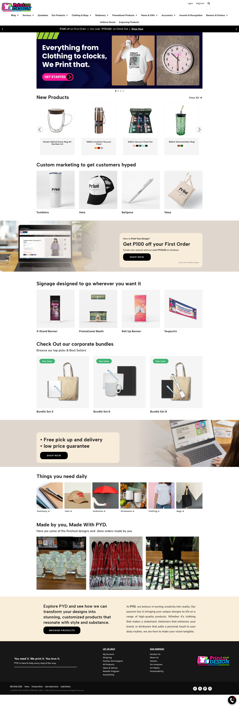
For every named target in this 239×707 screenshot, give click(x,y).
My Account (108, 654)
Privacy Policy (37, 686)
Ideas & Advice (110, 668)
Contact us (155, 654)
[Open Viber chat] (232, 700)
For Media (154, 668)
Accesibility (108, 674)
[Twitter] (200, 689)
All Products (108, 664)
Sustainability (156, 671)
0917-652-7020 (16, 686)
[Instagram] (210, 689)
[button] (15, 15)
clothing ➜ (154, 511)
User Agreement (51, 686)
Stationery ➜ (43, 511)
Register (200, 3)
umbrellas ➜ (99, 511)
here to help (27, 663)
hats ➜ (68, 511)
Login (190, 3)
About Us (154, 657)
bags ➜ (180, 511)
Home (26, 686)
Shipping (107, 657)
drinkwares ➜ (127, 511)
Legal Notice (66, 686)
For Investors (156, 664)
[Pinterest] (205, 689)
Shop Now (155, 29)
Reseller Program (111, 671)
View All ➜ (195, 97)
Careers (153, 661)
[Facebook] (195, 689)
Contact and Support (113, 661)
